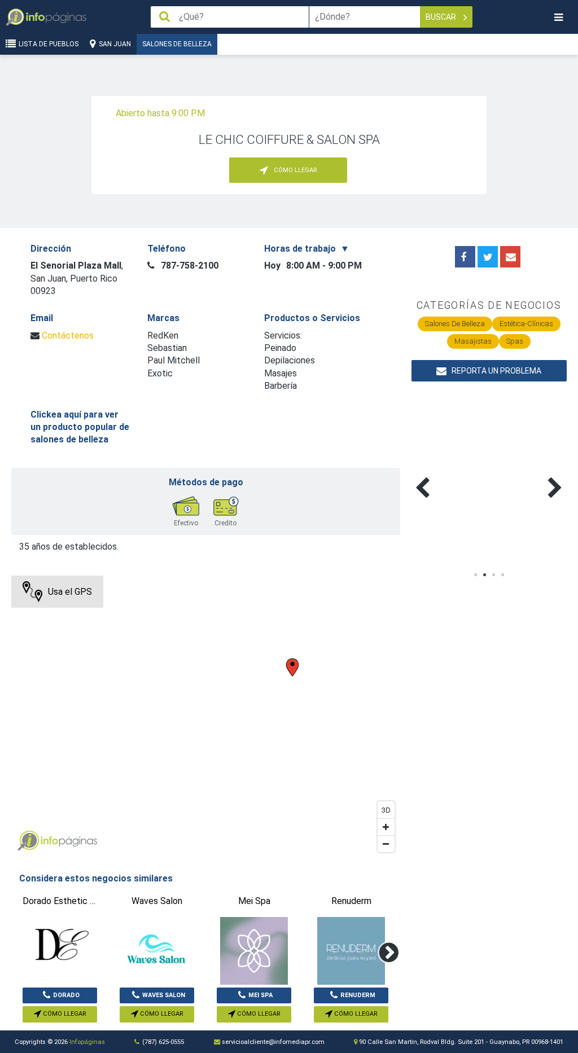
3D (386, 809)
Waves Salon (163, 995)
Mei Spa (260, 995)
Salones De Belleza (177, 44)
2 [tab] (484, 575)
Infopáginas (87, 1042)
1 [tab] (475, 575)
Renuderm (357, 995)
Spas (514, 341)
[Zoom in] (386, 826)
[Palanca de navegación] (558, 17)
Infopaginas (28, 841)
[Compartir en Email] (510, 256)
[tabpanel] (450, 474)
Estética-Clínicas (526, 323)
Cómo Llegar (63, 1013)
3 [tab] (493, 575)
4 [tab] (502, 575)
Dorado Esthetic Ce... (59, 997)
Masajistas (473, 341)
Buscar (442, 16)
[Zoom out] (386, 843)
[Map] (205, 717)
